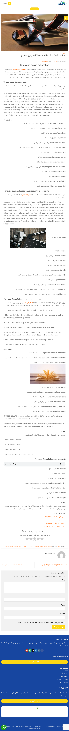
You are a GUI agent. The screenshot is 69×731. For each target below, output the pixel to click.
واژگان (64, 53)
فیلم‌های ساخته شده (19, 69)
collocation (26, 546)
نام (64, 596)
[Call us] (29, 650)
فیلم (22, 546)
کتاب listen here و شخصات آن (55, 523)
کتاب (20, 546)
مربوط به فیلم (26, 195)
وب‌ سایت (62, 614)
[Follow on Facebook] (42, 650)
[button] (9, 3)
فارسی (5, 3)
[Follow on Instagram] (39, 650)
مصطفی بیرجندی (45, 61)
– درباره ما (65, 673)
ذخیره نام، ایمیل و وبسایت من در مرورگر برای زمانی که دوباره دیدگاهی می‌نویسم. (40, 623)
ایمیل (63, 605)
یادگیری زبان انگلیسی (8, 546)
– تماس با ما (64, 676)
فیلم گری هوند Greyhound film (54, 517)
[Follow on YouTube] (26, 650)
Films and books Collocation (45, 546)
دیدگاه (63, 580)
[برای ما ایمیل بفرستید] (33, 650)
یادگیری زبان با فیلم (58, 520)
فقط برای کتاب (28, 303)
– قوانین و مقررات (63, 679)
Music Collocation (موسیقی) (13, 565)
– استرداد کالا (64, 683)
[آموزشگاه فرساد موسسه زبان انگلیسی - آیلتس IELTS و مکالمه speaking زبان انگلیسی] (63, 3)
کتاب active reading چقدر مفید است (53, 526)
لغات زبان (16, 546)
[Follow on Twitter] (36, 650)
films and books (34, 546)
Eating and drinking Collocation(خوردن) (52, 565)
